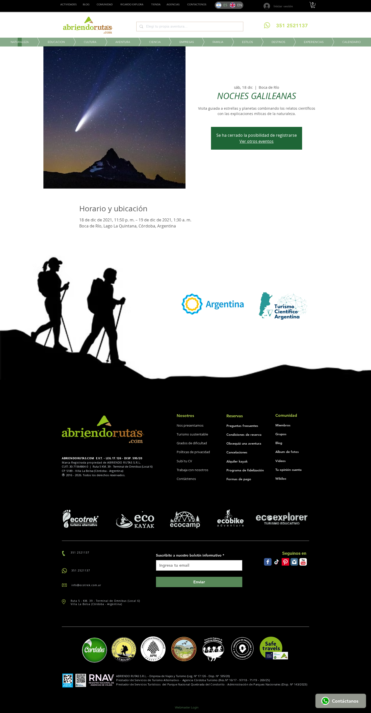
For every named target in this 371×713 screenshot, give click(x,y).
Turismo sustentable (192, 434)
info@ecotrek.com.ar (86, 585)
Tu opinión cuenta (288, 470)
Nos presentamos (190, 425)
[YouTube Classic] (303, 562)
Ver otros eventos (257, 141)
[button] (155, 5)
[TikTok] (276, 562)
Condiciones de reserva (243, 434)
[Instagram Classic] (294, 562)
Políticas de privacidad (193, 452)
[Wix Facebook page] (268, 562)
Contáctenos (186, 478)
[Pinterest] (285, 562)
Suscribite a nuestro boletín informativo (190, 555)
